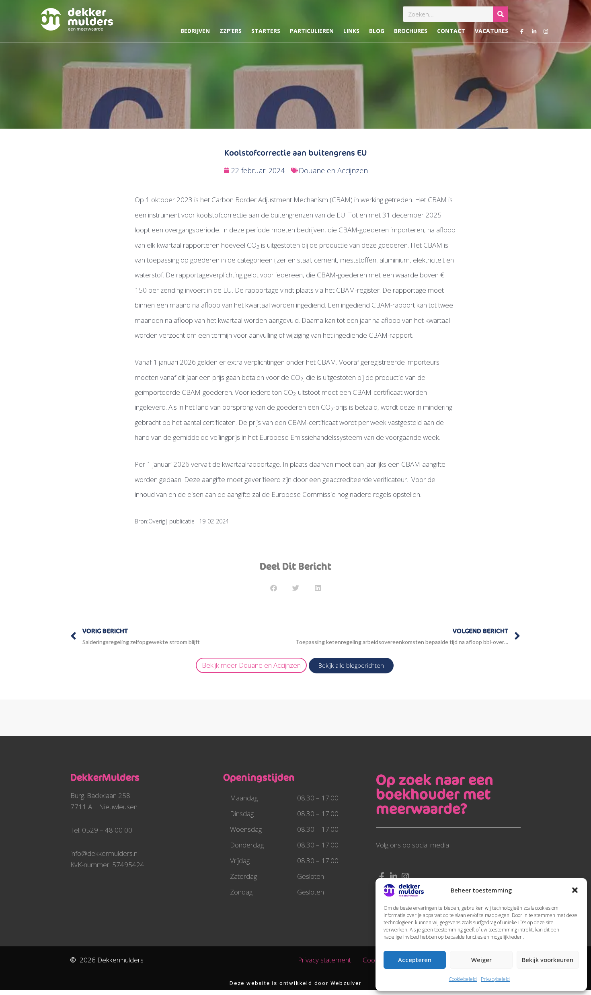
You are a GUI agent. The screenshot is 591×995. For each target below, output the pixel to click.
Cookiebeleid (463, 979)
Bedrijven (195, 31)
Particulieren (312, 31)
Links (351, 31)
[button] (575, 890)
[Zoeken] (500, 14)
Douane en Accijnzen (333, 170)
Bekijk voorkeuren (547, 960)
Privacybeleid (495, 979)
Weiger (481, 960)
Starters (265, 31)
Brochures (410, 31)
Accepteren (414, 960)
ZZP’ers (231, 31)
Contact (451, 31)
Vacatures (491, 31)
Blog (376, 31)
